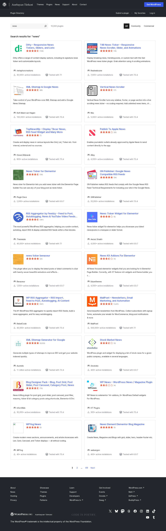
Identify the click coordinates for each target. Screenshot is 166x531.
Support (73, 492)
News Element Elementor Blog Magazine (122, 424)
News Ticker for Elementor (41, 171)
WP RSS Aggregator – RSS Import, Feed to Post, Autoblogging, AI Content (47, 299)
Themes (43, 492)
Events (102, 492)
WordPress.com (136, 488)
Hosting (13, 496)
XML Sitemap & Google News (42, 87)
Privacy (13, 500)
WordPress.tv (76, 500)
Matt (132, 492)
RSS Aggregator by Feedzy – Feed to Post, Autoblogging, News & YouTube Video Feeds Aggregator (50, 215)
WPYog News (33, 424)
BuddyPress (135, 500)
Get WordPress (154, 4)
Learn (72, 488)
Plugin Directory (17, 13)
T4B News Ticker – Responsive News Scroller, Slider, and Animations (120, 46)
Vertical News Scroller (112, 87)
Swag (102, 500)
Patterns (43, 500)
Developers (75, 496)
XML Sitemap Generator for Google (45, 339)
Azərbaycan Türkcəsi (43, 514)
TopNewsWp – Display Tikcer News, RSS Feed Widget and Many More (46, 130)
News (12, 492)
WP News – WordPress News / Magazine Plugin (126, 382)
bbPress (133, 496)
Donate (103, 496)
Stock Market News (111, 339)
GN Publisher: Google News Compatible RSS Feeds (115, 173)
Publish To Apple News (112, 129)
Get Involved (104, 488)
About (13, 488)
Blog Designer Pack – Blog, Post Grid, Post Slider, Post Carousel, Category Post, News (50, 383)
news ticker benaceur (38, 255)
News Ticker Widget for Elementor (119, 213)
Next (93, 468)
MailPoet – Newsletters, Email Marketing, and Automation (116, 299)
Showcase (44, 488)
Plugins (43, 496)
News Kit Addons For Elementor (117, 255)
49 (86, 467)
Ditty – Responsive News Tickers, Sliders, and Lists (40, 46)
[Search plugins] (45, 26)
